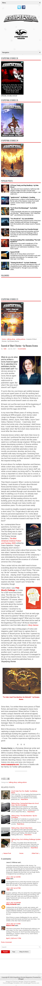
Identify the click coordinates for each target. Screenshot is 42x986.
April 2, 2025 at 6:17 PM (13, 938)
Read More (24, 799)
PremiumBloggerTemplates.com (13, 983)
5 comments (22, 349)
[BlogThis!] (4, 779)
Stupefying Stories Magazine (22, 977)
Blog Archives (24, 952)
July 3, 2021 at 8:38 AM (13, 902)
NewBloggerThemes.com (31, 983)
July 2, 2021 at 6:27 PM (13, 888)
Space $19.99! (14, 252)
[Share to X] (6, 779)
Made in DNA (10, 925)
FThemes (15, 981)
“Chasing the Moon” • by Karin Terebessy (23, 262)
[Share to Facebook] (8, 779)
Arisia (8, 878)
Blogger (21, 979)
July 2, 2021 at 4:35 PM (13, 877)
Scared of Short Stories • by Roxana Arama (19, 346)
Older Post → (36, 853)
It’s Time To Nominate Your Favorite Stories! (24, 229)
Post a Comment (6, 942)
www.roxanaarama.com (10, 764)
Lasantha (33, 981)
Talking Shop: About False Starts (21, 828)
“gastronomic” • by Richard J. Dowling (22, 197)
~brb (4, 349)
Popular (5, 952)
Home (4, 339)
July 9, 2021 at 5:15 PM (13, 924)
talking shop (11, 339)
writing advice (20, 339)
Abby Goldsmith (11, 904)
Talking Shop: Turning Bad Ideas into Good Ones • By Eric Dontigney (25, 804)
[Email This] (2, 779)
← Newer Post (6, 853)
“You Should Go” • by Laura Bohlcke (21, 218)
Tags (13, 952)
